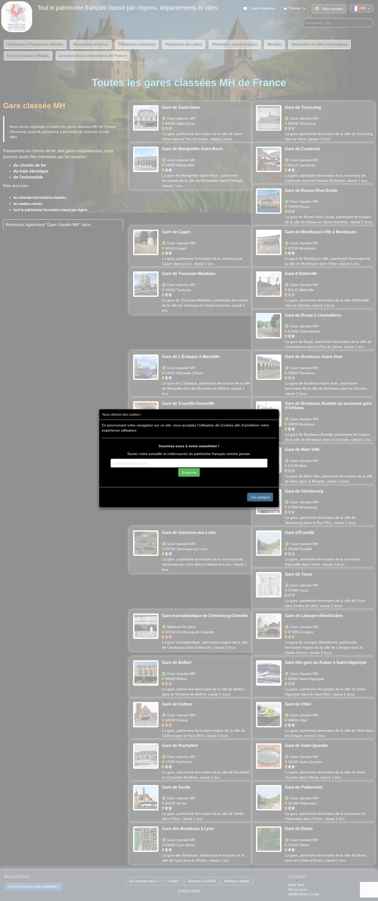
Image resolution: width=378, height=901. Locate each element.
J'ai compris (260, 497)
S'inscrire (189, 472)
